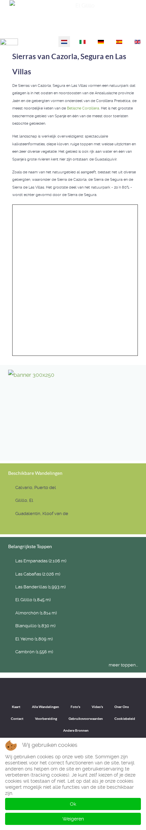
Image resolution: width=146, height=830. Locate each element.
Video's (97, 707)
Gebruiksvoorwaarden (86, 719)
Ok (73, 804)
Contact (17, 719)
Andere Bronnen (76, 730)
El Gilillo (132, 27)
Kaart (16, 707)
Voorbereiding (46, 719)
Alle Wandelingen (45, 707)
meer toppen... (123, 664)
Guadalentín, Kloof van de (41, 513)
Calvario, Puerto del (35, 487)
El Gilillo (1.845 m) (33, 599)
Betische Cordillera (83, 108)
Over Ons (121, 707)
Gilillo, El (24, 500)
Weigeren (73, 819)
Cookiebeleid (124, 719)
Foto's (75, 707)
